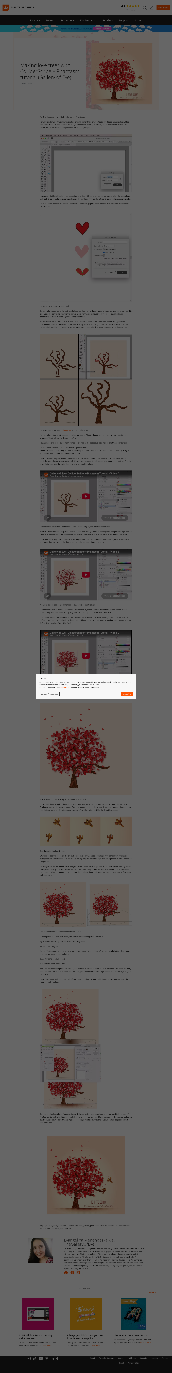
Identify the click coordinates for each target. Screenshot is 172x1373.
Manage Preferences (49, 694)
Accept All (127, 694)
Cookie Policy (65, 687)
